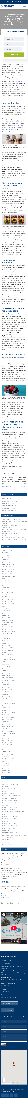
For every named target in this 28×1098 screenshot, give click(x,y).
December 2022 (8, 652)
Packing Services (9, 510)
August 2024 (7, 606)
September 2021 (8, 680)
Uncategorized (8, 844)
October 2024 (7, 601)
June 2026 (6, 555)
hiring (5, 791)
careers (5, 782)
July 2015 (5, 747)
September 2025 (8, 576)
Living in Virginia (9, 802)
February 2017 (8, 726)
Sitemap (3, 1091)
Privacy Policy (11, 1091)
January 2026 (7, 567)
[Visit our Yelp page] (12, 1095)
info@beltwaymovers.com (9, 997)
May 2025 (5, 585)
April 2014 (6, 770)
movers (5, 814)
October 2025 (7, 574)
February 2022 (8, 675)
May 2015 (5, 749)
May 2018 (5, 715)
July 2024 (6, 608)
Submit (4, 1044)
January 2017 (7, 729)
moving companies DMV (18, 81)
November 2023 (8, 627)
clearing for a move (10, 784)
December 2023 (8, 624)
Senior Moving (8, 837)
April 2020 (6, 694)
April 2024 (6, 615)
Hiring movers (8, 793)
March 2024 (6, 618)
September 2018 (8, 712)
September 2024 (8, 604)
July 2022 (6, 664)
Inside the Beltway (10, 798)
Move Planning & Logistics (13, 812)
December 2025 (8, 569)
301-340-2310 (5, 991)
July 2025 (5, 580)
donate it (5, 254)
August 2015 (7, 745)
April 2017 (6, 722)
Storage (5, 842)
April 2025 (6, 587)
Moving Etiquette (9, 816)
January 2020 (7, 699)
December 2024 (8, 597)
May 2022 (5, 668)
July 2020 (6, 692)
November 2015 (8, 740)
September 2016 (8, 733)
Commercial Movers (10, 506)
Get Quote (14, 55)
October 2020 (7, 689)
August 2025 (7, 578)
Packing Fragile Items (11, 826)
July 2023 (6, 636)
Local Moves (7, 805)
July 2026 (5, 553)
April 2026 (6, 560)
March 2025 (6, 590)
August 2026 (7, 550)
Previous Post (6, 486)
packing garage (8, 828)
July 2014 (5, 763)
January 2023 (7, 650)
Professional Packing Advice (14, 835)
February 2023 (8, 648)
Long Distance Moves (11, 807)
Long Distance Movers (11, 501)
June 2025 (6, 583)
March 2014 (6, 773)
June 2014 (6, 766)
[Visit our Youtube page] (16, 1095)
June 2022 (6, 666)
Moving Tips (7, 821)
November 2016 (8, 731)
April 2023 (6, 643)
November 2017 (8, 719)
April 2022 (6, 671)
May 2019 (5, 705)
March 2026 (6, 562)
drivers (5, 786)
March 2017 (6, 724)
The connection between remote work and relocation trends (14, 521)
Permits (5, 830)
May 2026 (5, 557)
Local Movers (7, 499)
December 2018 (8, 710)
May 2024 (5, 613)
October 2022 (7, 657)
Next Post (23, 486)
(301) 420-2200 (14, 2)
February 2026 (8, 564)
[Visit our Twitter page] (7, 1095)
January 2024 (7, 622)
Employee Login (7, 1010)
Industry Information (11, 796)
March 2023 (6, 645)
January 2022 (7, 678)
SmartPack (6, 839)
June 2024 (6, 611)
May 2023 (5, 641)
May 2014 (5, 768)
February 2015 (8, 754)
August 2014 (7, 761)
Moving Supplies (9, 819)
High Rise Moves (8, 789)
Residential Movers (10, 503)
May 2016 (5, 738)
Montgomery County (10, 809)
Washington (5, 985)
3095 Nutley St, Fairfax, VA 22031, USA (13, 979)
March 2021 (6, 687)
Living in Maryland (9, 800)
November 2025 (8, 571)
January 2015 (7, 756)
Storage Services (9, 508)
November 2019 (8, 701)
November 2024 (8, 599)
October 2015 (7, 742)
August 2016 (7, 735)
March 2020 (7, 696)
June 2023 (6, 638)
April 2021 (6, 685)
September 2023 (8, 631)
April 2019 (6, 708)
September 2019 (8, 703)
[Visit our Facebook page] (3, 1095)
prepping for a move (10, 833)
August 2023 (7, 634)
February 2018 (8, 717)
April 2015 (6, 752)
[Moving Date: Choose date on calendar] (23, 49)
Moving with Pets (9, 823)
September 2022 (8, 659)
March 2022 (6, 673)
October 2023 (7, 629)
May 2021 (5, 682)
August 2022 (7, 661)
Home (5, 15)
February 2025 (8, 592)
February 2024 (8, 620)
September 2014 (8, 759)
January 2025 (7, 594)
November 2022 (8, 654)
